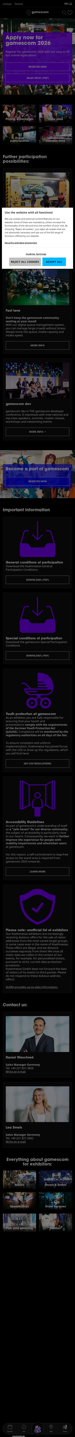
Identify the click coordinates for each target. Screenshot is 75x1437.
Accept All (54, 261)
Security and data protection (21, 242)
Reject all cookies (25, 261)
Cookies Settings (36, 254)
